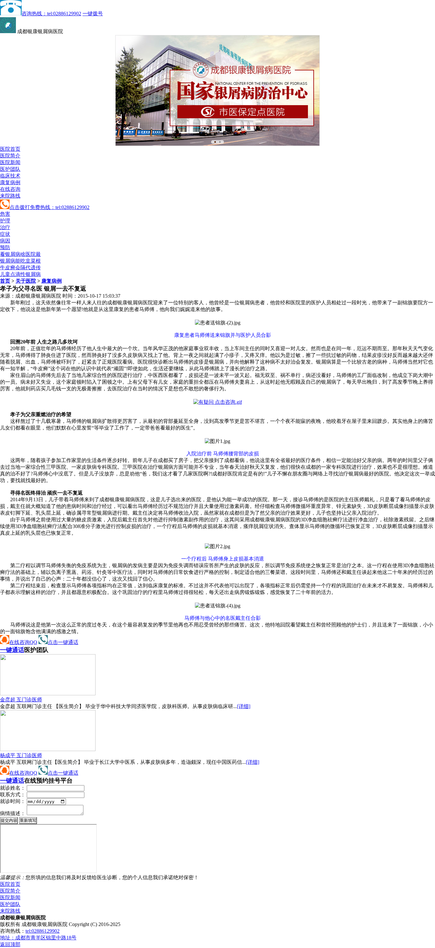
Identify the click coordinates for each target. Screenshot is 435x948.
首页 (5, 281)
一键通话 (12, 650)
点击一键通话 (63, 642)
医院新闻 (10, 162)
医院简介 (10, 155)
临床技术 (10, 175)
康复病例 (10, 182)
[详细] (243, 706)
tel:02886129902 (42, 931)
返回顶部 (10, 944)
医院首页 (10, 149)
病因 (5, 240)
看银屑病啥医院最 (20, 254)
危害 (5, 214)
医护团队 (10, 169)
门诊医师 (21, 699)
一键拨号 (92, 13)
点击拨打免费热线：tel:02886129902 (49, 207)
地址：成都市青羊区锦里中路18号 (38, 937)
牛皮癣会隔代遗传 (20, 267)
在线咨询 (10, 189)
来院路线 (10, 196)
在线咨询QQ (23, 642)
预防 (5, 247)
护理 (5, 220)
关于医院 (26, 281)
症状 (5, 234)
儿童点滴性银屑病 (20, 274)
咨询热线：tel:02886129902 (51, 13)
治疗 (5, 227)
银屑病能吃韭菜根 (20, 261)
